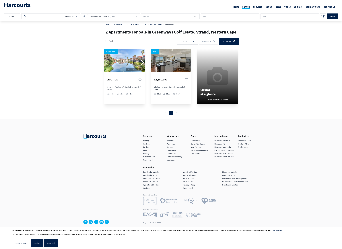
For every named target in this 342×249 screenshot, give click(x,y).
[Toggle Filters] (323, 16)
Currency (146, 16)
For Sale (129, 24)
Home (108, 24)
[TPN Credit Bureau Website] (164, 215)
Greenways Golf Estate (153, 24)
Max (264, 16)
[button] (108, 16)
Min (204, 16)
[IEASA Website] (150, 215)
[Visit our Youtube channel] (107, 222)
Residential (118, 24)
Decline (37, 243)
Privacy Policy (277, 230)
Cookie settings (21, 243)
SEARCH (332, 16)
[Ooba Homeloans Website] (208, 201)
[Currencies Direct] (194, 215)
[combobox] (123, 16)
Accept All (51, 243)
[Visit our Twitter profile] (91, 222)
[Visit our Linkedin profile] (96, 222)
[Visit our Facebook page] (85, 222)
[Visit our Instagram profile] (101, 222)
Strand (138, 24)
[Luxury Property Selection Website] (150, 201)
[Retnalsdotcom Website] (189, 201)
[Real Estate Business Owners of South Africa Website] (177, 215)
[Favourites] (140, 79)
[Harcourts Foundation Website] (169, 201)
